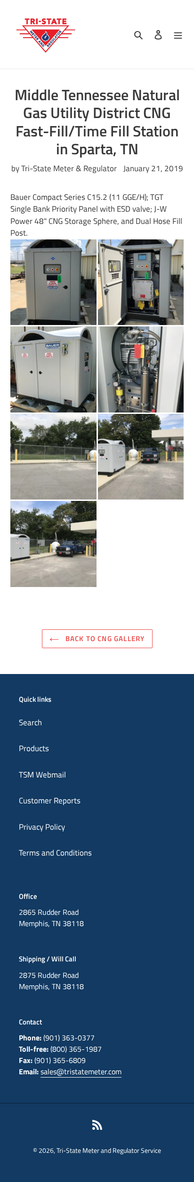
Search (30, 722)
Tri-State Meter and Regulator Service (109, 1150)
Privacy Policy (42, 827)
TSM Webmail (42, 775)
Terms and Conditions (55, 853)
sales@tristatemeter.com (80, 1071)
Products (34, 748)
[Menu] (178, 34)
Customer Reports (50, 800)
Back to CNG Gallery (104, 638)
